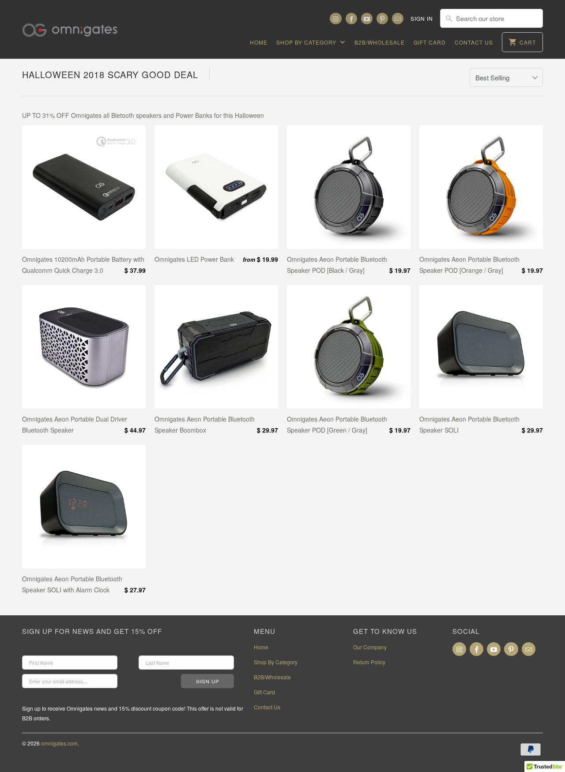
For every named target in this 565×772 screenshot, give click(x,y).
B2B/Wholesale (379, 42)
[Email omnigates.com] (397, 18)
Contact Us (474, 42)
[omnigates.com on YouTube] (367, 18)
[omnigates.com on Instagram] (335, 18)
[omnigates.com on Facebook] (351, 18)
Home (258, 42)
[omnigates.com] (77, 24)
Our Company (370, 647)
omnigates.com (59, 743)
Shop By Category (307, 42)
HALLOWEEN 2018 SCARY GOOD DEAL (110, 74)
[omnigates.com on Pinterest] (382, 18)
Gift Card (430, 42)
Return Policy (369, 662)
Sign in (422, 18)
